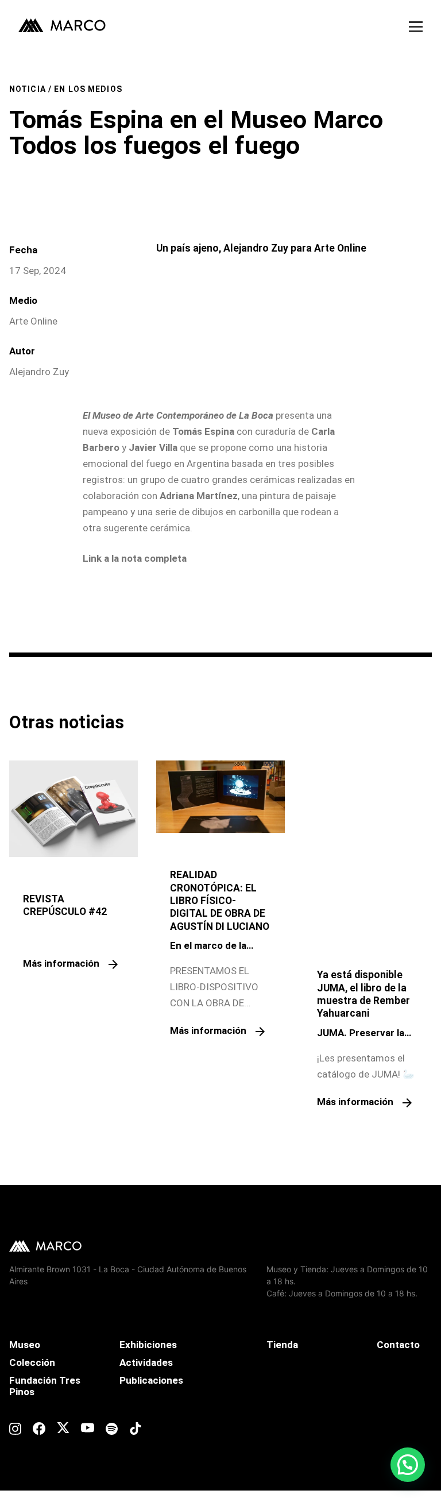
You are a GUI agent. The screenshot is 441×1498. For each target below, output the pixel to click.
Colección (32, 1362)
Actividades (146, 1362)
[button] (407, 1464)
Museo (24, 1344)
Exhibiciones (148, 1344)
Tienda (282, 1344)
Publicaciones (151, 1380)
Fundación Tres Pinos (44, 1386)
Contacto (398, 1344)
